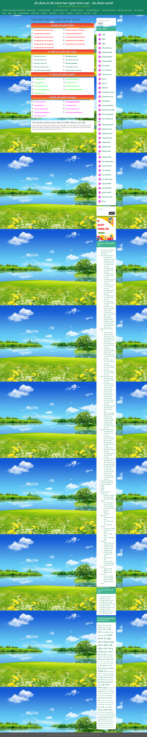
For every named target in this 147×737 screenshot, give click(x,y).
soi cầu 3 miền (107, 693)
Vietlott (44, 13)
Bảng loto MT (108, 570)
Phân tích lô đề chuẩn (125, 10)
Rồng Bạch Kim (111, 687)
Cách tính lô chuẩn (106, 627)
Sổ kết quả (34, 13)
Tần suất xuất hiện (107, 161)
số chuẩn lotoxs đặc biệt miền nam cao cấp (109, 444)
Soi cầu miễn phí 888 (109, 714)
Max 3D (104, 79)
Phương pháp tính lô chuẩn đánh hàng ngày (105, 685)
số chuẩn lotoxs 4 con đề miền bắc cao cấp (109, 264)
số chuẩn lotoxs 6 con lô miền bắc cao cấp (109, 292)
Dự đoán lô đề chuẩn (108, 10)
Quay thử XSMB (106, 183)
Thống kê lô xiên (107, 133)
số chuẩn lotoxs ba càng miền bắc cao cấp (109, 303)
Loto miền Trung (107, 179)
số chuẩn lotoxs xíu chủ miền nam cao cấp (109, 477)
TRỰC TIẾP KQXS (138, 10)
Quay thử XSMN (106, 188)
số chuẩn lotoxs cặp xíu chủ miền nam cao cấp (109, 438)
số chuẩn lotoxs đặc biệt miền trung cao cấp (108, 391)
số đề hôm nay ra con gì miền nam (107, 725)
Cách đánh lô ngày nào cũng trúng (106, 638)
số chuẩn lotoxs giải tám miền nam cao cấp (109, 449)
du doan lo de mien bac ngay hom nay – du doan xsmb (18, 10)
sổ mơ (95, 13)
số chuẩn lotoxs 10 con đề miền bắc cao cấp (109, 281)
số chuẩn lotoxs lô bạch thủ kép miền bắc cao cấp (109, 339)
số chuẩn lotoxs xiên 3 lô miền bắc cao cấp (109, 367)
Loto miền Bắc (106, 170)
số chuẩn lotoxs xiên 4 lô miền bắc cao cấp (109, 372)
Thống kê (69, 13)
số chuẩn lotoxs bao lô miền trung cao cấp (109, 380)
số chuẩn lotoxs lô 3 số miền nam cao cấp (109, 455)
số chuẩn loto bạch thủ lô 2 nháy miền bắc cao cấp (109, 259)
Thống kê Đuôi (106, 147)
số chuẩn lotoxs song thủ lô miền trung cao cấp (58, 122)
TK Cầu (61, 13)
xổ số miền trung (110, 727)
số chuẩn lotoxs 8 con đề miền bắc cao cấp (109, 275)
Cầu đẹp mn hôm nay (92, 10)
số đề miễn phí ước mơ (102, 727)
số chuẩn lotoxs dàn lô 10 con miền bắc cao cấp (109, 314)
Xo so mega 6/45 (107, 70)
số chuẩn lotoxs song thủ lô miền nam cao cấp (108, 471)
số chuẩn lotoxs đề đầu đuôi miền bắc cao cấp (109, 325)
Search (100, 23)
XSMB (3, 13)
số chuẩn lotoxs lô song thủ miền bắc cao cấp (109, 356)
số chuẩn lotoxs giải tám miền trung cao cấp (108, 396)
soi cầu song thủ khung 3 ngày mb (106, 715)
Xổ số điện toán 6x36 (108, 92)
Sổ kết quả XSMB (107, 52)
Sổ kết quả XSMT (107, 61)
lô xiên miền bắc (109, 675)
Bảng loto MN (108, 572)
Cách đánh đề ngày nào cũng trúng (105, 648)
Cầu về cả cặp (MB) (107, 114)
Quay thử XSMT (106, 192)
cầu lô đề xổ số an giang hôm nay (104, 661)
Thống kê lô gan (107, 129)
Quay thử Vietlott (107, 197)
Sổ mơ (103, 201)
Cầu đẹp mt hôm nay (77, 10)
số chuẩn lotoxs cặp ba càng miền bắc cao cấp (109, 308)
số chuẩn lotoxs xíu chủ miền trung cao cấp (109, 425)
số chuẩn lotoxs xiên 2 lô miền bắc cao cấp (109, 361)
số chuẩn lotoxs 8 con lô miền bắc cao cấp (109, 297)
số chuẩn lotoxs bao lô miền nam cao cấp (108, 433)
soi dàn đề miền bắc (107, 721)
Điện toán (53, 13)
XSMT (14, 13)
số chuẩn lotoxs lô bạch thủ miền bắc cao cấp (109, 345)
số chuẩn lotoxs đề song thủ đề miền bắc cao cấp (109, 334)
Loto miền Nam (106, 175)
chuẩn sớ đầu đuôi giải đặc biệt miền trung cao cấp (109, 414)
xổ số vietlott (106, 65)
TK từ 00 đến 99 (107, 166)
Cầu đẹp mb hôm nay (44, 10)
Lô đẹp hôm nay (104, 677)
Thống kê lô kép (107, 138)
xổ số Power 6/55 (107, 74)
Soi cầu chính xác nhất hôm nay (105, 698)
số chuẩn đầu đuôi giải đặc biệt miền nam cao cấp (109, 466)
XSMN (9, 13)
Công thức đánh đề (105, 659)
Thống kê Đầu (106, 142)
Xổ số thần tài (106, 101)
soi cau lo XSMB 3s (102, 690)
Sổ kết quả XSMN (107, 57)
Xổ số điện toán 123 (107, 96)
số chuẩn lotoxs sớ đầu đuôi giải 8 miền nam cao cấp (109, 460)
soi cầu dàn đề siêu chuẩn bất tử (107, 700)
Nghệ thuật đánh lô (108, 679)
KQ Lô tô (78, 13)
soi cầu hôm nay (102, 702)
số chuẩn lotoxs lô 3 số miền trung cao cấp (109, 402)
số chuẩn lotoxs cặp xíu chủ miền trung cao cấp (109, 385)
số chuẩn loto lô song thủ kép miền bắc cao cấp (109, 350)
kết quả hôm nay (24, 13)
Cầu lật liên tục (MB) (108, 110)
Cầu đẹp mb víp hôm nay (60, 10)
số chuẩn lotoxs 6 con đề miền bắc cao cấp (109, 270)
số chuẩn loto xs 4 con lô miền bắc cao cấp (109, 286)
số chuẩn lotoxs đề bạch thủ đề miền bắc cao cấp (109, 319)
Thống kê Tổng (106, 157)
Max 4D (104, 83)
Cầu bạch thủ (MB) (107, 105)
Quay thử (87, 13)
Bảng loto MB (108, 568)
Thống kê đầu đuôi (107, 124)
